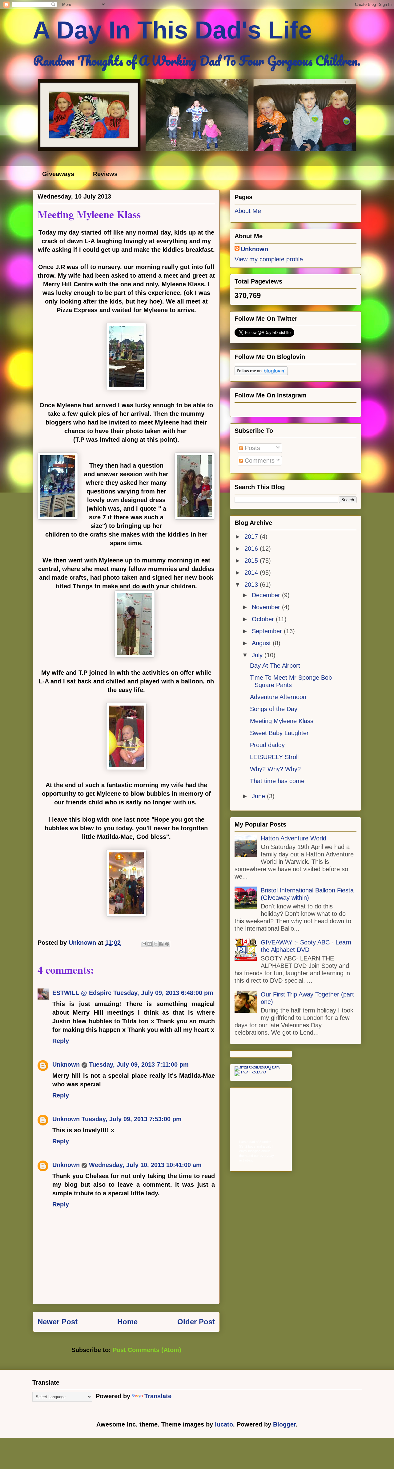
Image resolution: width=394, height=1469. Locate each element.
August (262, 643)
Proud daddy (267, 745)
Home (127, 1322)
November (267, 607)
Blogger (284, 1424)
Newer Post (58, 1322)
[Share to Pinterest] (167, 944)
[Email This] (144, 944)
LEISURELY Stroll (274, 757)
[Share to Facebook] (161, 944)
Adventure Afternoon (278, 697)
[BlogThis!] (150, 944)
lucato (224, 1424)
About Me (248, 210)
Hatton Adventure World (293, 838)
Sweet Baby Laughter (279, 733)
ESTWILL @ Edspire (81, 992)
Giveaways (58, 174)
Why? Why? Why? (275, 769)
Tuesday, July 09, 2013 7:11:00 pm (139, 1064)
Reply (60, 1040)
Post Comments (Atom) (147, 1349)
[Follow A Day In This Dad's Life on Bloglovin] (261, 373)
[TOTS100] (250, 1071)
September (268, 631)
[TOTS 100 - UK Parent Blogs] (260, 1066)
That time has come (277, 781)
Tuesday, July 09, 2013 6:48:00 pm (163, 992)
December (267, 595)
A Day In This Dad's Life (172, 30)
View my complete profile (269, 259)
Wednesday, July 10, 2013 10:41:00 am (145, 1164)
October (264, 619)
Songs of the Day (273, 709)
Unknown (66, 1064)
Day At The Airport (275, 665)
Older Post (196, 1322)
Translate (157, 1396)
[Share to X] (155, 944)
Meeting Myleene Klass (281, 721)
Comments (259, 460)
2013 (252, 584)
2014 (252, 572)
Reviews (105, 174)
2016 (252, 548)
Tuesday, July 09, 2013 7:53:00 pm (132, 1119)
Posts (251, 448)
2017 (252, 536)
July (258, 655)
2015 (252, 560)
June (259, 796)
